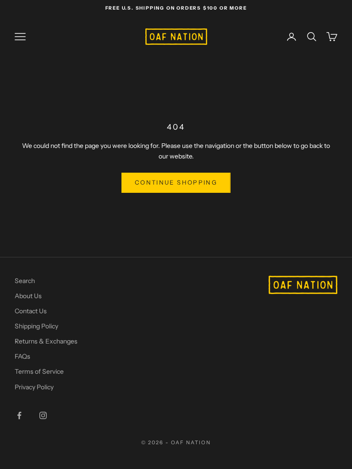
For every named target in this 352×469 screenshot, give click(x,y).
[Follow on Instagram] (43, 415)
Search (25, 281)
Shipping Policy (36, 326)
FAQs (22, 356)
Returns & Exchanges (46, 341)
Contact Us (31, 311)
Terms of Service (39, 371)
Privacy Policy (34, 387)
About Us (28, 296)
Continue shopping (176, 182)
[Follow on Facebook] (19, 415)
